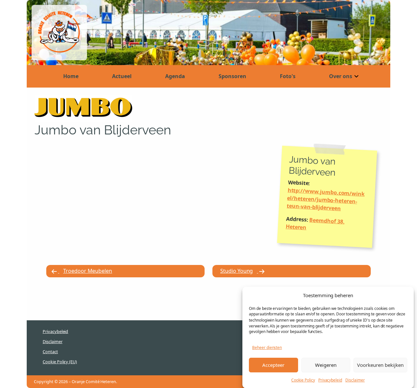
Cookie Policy (303, 379)
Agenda (175, 76)
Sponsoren (232, 76)
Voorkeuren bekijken (380, 365)
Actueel (122, 76)
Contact (50, 351)
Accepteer (273, 365)
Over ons (340, 76)
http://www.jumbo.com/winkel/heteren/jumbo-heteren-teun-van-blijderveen (326, 199)
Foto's (287, 76)
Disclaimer (355, 379)
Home (71, 76)
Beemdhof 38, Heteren (315, 223)
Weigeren (326, 365)
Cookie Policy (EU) (60, 362)
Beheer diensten (267, 347)
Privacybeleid (330, 379)
